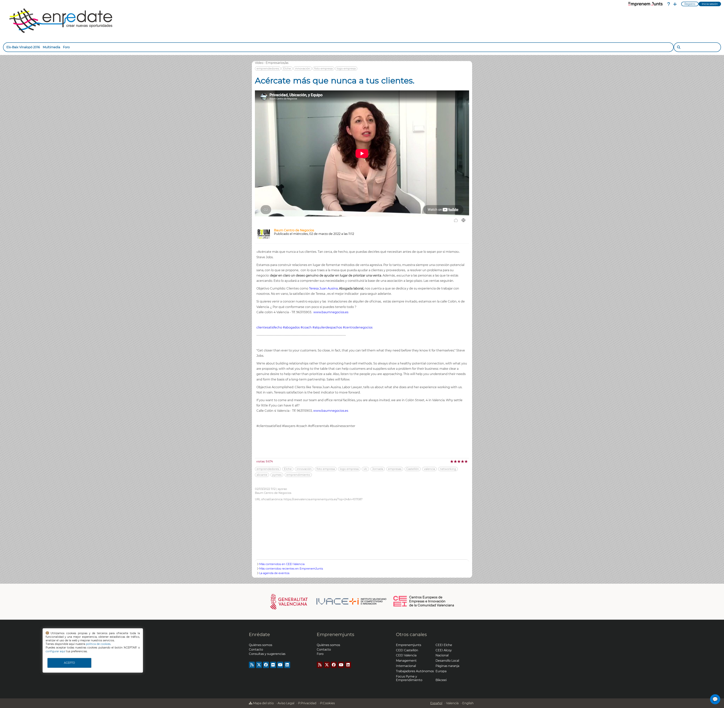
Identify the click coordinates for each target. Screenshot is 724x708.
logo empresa (346, 68)
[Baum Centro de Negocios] (263, 239)
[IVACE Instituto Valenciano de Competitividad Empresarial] (328, 601)
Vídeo (259, 63)
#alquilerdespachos (327, 327)
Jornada (377, 469)
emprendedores (268, 68)
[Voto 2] (455, 461)
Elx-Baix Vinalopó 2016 (23, 47)
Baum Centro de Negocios (294, 230)
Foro (66, 47)
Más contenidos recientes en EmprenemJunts (291, 568)
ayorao (282, 489)
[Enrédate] (61, 20)
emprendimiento (298, 475)
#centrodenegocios (358, 327)
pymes (276, 475)
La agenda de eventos (274, 573)
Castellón (412, 469)
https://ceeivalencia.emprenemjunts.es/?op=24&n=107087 (323, 499)
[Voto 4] (463, 461)
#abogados (291, 327)
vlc (365, 469)
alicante (262, 475)
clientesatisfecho (269, 327)
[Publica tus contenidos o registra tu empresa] (675, 4)
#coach (306, 327)
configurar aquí (55, 651)
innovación (302, 68)
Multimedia (51, 47)
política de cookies (98, 643)
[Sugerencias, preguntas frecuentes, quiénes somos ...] (668, 4)
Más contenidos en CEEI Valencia (281, 564)
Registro (689, 3)
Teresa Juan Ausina (323, 288)
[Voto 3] (459, 461)
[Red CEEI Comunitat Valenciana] (424, 606)
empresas (394, 469)
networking (448, 469)
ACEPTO (69, 662)
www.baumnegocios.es (330, 312)
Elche (287, 68)
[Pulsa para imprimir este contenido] (463, 220)
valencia (429, 469)
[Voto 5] (466, 461)
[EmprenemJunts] (645, 4)
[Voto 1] (452, 461)
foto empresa (323, 68)
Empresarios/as (277, 63)
